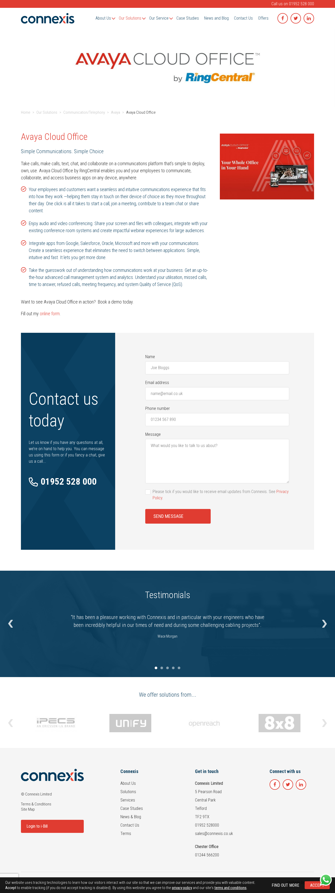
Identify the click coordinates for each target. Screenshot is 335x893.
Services (127, 800)
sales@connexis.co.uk (214, 833)
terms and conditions (230, 887)
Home (25, 112)
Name (150, 356)
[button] (10, 624)
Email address (157, 382)
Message (153, 434)
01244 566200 (207, 854)
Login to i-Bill (37, 826)
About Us (128, 783)
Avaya (115, 112)
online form (50, 313)
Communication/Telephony (84, 112)
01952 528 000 (301, 3)
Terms (125, 833)
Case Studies (131, 808)
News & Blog (130, 816)
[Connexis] (47, 18)
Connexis (129, 771)
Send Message (168, 516)
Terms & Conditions (36, 804)
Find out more (285, 885)
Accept (317, 885)
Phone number (157, 408)
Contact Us (129, 825)
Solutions (128, 791)
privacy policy (182, 887)
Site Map (28, 809)
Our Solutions (46, 112)
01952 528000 (207, 825)
